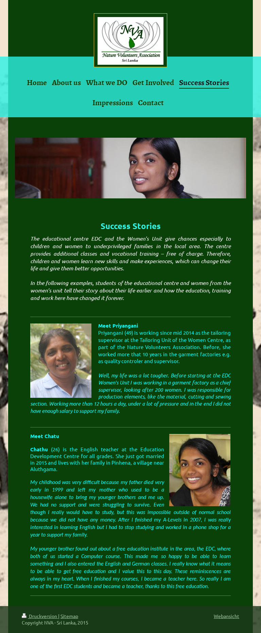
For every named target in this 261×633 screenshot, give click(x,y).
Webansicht (226, 616)
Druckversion (43, 616)
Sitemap (69, 616)
